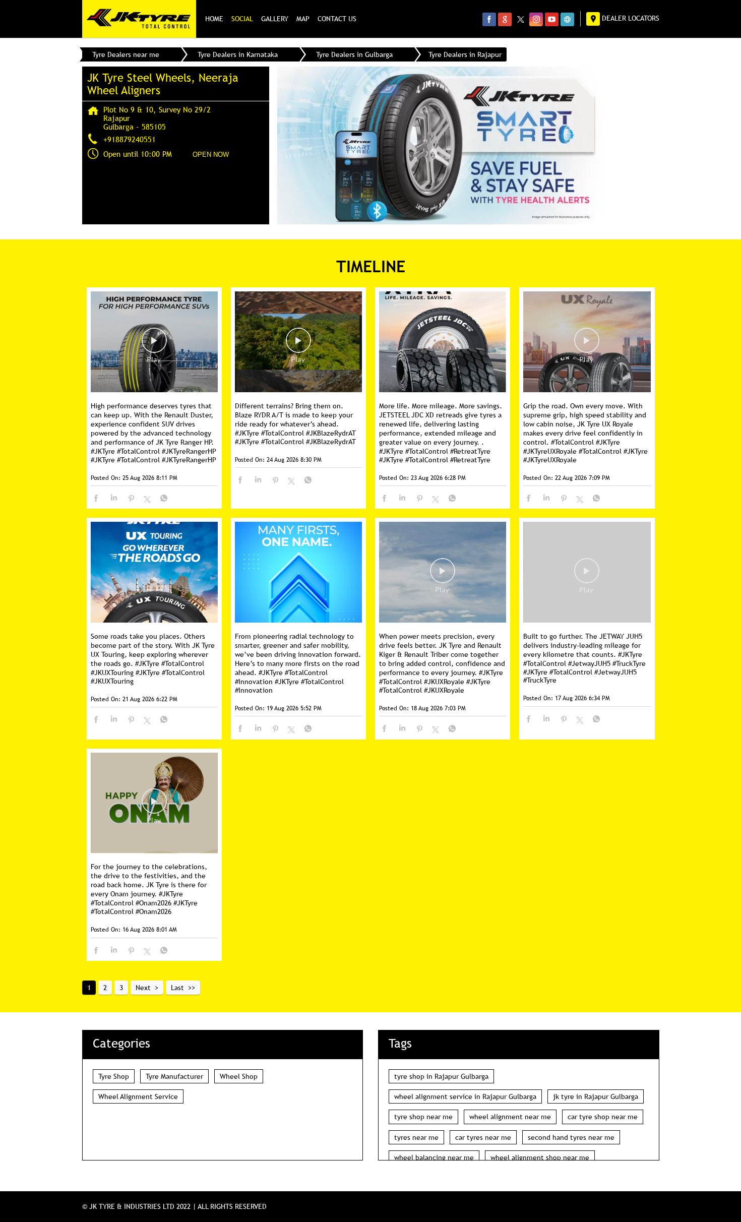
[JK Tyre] (139, 19)
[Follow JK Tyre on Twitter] (520, 19)
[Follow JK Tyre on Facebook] (489, 19)
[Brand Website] (567, 19)
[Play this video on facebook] (154, 345)
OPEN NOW (211, 154)
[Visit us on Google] (505, 19)
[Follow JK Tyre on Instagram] (536, 19)
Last (177, 987)
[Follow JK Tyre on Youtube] (552, 19)
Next (143, 987)
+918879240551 (129, 139)
